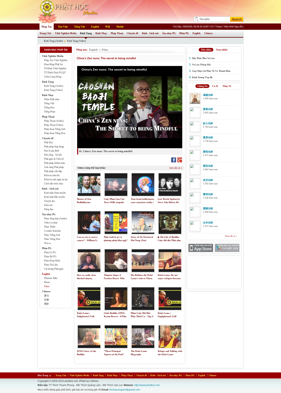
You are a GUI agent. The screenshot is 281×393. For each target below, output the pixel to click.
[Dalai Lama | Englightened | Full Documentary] (170, 298)
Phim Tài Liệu (51, 264)
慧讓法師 (208, 208)
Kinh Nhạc (101, 33)
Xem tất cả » (175, 168)
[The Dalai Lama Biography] (143, 336)
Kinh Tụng (86, 33)
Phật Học (48, 142)
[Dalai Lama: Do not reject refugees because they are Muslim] (170, 260)
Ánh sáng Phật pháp (54, 167)
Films (47, 286)
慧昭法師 (208, 151)
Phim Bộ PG (50, 256)
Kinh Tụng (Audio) (53, 40)
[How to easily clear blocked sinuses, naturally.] (89, 260)
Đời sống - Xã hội (53, 154)
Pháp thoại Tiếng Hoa (54, 133)
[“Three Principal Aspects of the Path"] (116, 336)
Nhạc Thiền (49, 226)
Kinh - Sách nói (150, 33)
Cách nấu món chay (53, 183)
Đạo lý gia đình (51, 150)
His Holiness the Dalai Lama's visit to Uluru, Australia (142, 278)
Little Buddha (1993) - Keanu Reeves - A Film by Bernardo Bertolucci (115, 316)
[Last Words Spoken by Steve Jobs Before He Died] (170, 184)
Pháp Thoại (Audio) (54, 120)
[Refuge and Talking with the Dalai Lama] (170, 336)
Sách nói (48, 205)
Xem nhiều (222, 49)
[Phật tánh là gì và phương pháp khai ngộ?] (116, 222)
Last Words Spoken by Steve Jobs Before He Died (169, 202)
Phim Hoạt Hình (52, 260)
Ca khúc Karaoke (52, 230)
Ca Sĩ (215, 86)
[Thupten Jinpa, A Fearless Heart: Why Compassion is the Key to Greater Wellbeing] (116, 260)
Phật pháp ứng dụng (54, 146)
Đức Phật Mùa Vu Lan (203, 58)
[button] (129, 107)
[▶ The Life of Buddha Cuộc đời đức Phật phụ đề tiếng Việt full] (170, 222)
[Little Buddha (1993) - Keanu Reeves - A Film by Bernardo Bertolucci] (116, 298)
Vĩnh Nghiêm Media (65, 33)
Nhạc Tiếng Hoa (52, 239)
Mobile (120, 26)
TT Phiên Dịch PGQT (55, 72)
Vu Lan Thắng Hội (201, 64)
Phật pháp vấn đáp (53, 171)
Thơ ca (47, 243)
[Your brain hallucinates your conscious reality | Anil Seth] (143, 184)
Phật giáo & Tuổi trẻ (54, 158)
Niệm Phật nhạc (51, 99)
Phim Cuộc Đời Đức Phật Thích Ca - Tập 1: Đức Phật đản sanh (142, 316)
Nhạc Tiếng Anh (52, 234)
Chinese (208, 33)
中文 (107, 26)
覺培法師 (208, 194)
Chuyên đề (132, 33)
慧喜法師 (208, 109)
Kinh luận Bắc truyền (54, 196)
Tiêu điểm (206, 49)
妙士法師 (208, 123)
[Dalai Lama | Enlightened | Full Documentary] (89, 298)
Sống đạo (48, 209)
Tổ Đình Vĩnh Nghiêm (55, 68)
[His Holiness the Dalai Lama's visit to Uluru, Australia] (143, 260)
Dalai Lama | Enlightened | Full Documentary (85, 316)
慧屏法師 (208, 137)
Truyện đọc (49, 201)
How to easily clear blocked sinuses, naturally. (86, 278)
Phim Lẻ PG (50, 252)
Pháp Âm (47, 26)
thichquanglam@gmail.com (124, 389)
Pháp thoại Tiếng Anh (54, 129)
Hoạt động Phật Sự (53, 64)
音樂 (46, 299)
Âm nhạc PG (169, 33)
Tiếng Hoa (49, 107)
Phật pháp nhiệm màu (54, 163)
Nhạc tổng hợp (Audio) (55, 218)
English (95, 26)
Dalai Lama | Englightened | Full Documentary (167, 316)
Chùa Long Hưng (52, 76)
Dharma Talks (51, 278)
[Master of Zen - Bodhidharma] (89, 184)
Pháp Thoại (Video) (53, 125)
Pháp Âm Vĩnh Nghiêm (55, 60)
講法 (46, 295)
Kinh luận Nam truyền (55, 192)
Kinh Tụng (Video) (76, 40)
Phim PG (184, 33)
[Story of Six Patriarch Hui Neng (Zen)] (143, 222)
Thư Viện (63, 26)
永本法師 (208, 222)
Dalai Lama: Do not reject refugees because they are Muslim (169, 278)
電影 (46, 303)
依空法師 (208, 180)
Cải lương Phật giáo (53, 268)
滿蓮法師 (208, 95)
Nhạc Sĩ (227, 86)
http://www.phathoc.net (146, 385)
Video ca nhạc (51, 222)
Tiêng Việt (49, 103)
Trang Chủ (45, 33)
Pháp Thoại (117, 33)
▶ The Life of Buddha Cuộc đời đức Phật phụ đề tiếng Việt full (169, 240)
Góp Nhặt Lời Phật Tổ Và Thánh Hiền (211, 71)
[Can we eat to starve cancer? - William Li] (89, 222)
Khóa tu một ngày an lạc (56, 179)
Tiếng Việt (79, 26)
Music (47, 282)
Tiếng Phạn (49, 111)
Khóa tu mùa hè (51, 175)
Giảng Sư (202, 86)
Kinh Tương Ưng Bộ (202, 77)
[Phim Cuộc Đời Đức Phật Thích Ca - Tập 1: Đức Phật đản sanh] (143, 298)
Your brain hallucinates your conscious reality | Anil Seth (142, 202)
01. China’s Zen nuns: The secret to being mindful (105, 151)
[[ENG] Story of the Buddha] (89, 336)
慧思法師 (208, 165)
